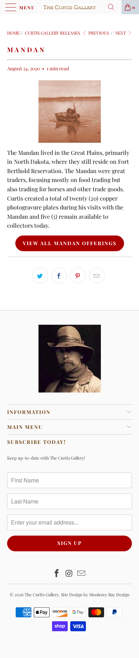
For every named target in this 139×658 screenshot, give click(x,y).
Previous (98, 33)
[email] (97, 275)
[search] (113, 7)
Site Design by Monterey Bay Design (95, 594)
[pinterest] (78, 275)
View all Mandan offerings (70, 243)
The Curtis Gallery (42, 594)
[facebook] (59, 275)
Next (121, 33)
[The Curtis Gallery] (69, 7)
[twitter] (40, 275)
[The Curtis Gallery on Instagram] (69, 573)
